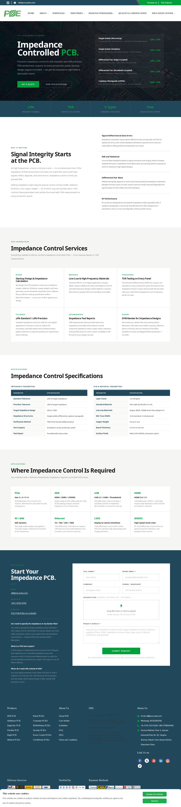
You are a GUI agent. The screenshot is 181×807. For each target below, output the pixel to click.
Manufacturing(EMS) (100, 13)
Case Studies (64, 721)
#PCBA (106, 735)
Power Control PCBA (42, 735)
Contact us (152, 3)
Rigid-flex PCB (13, 725)
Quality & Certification (132, 13)
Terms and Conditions (68, 740)
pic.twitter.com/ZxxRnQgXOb (112, 737)
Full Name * (89, 571)
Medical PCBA (13, 740)
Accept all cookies (154, 794)
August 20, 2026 (95, 742)
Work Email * (129, 571)
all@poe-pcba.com (26, 3)
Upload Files (107, 597)
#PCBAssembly (115, 735)
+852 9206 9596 (18, 603)
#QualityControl (95, 737)
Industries (76, 13)
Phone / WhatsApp (132, 584)
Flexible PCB (13, 730)
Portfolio (59, 13)
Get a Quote (28, 84)
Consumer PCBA (40, 721)
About (43, 13)
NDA (61, 735)
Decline (154, 801)
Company (87, 584)
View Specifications (56, 84)
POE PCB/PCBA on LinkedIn (23, 613)
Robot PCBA (38, 716)
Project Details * (92, 624)
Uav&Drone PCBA (41, 740)
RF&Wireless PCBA (41, 725)
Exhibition (63, 725)
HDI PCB (11, 716)
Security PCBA (39, 730)
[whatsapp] (8, 3)
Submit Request (121, 651)
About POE (64, 716)
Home (31, 13)
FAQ (61, 730)
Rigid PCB (12, 735)
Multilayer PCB (14, 721)
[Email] (15, 3)
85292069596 (156, 721)
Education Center (162, 13)
